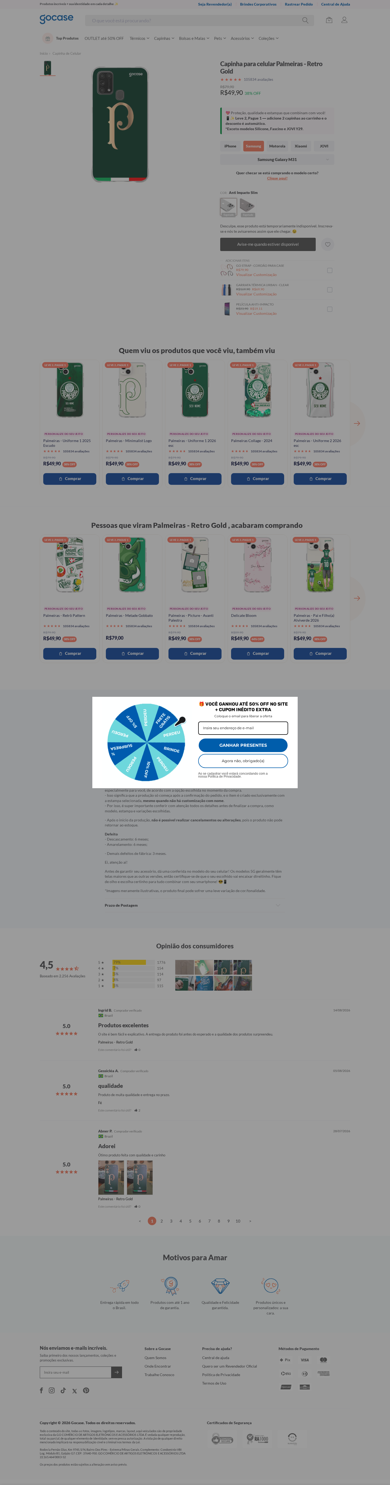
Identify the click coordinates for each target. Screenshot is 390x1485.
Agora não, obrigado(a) (243, 760)
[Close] (291, 703)
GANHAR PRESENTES (243, 745)
